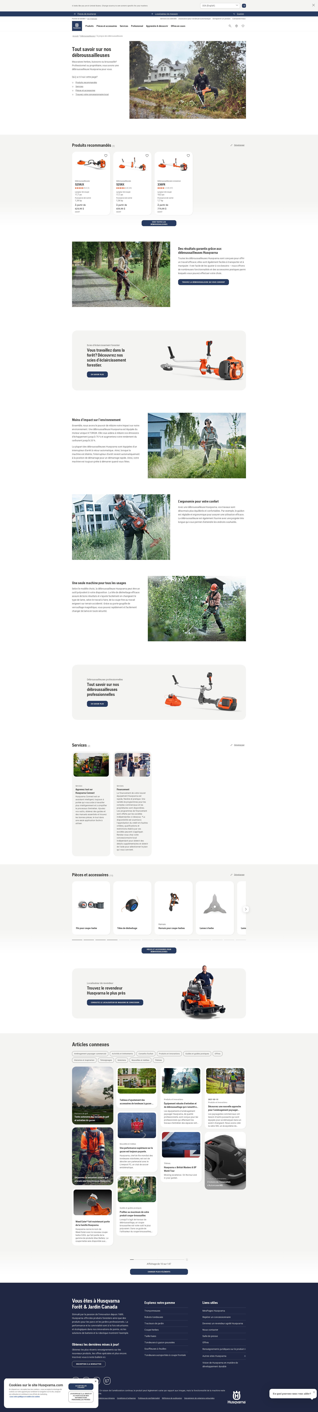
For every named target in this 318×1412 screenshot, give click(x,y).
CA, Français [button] (92, 19)
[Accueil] (77, 26)
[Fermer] (96, 1381)
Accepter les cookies (81, 1386)
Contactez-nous (238, 19)
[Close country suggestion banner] (314, 5)
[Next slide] (246, 909)
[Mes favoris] (243, 26)
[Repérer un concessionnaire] (236, 26)
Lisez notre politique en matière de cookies (25, 1397)
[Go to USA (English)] (244, 6)
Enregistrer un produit (222, 19)
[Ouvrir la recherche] (230, 26)
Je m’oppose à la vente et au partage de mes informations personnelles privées (81, 1397)
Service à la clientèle (168, 19)
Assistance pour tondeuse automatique (195, 19)
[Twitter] (107, 1381)
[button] (89, 26)
